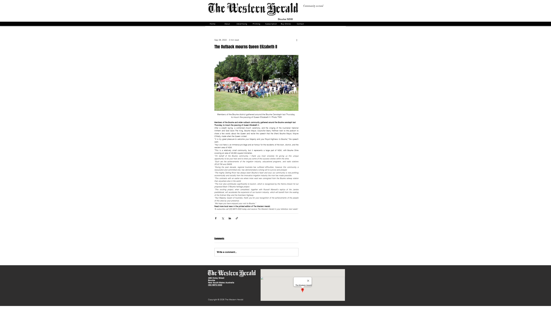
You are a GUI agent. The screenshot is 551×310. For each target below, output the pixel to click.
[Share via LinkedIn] (229, 218)
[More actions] (296, 40)
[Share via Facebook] (215, 218)
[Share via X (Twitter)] (222, 218)
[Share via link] (236, 218)
